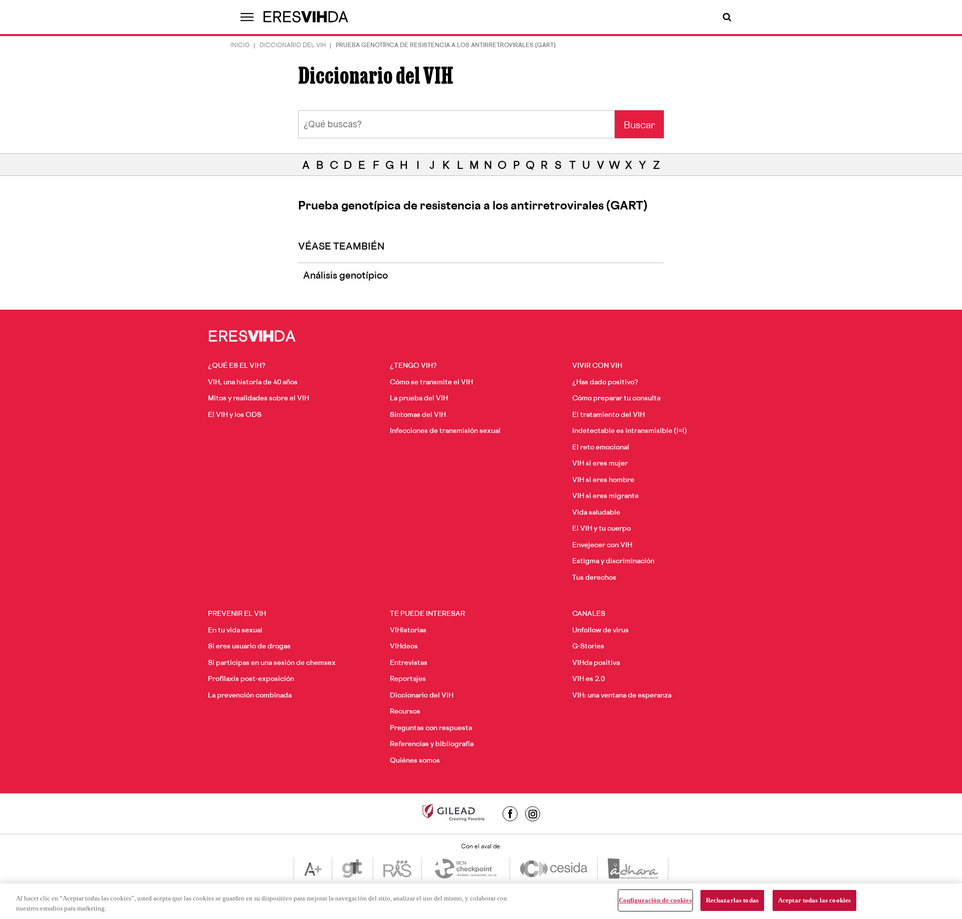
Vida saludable (596, 513)
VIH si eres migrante (605, 496)
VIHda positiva (596, 663)
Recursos (405, 712)
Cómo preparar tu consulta (616, 398)
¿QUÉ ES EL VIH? (237, 366)
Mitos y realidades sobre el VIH (258, 398)
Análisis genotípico (345, 276)
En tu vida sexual (235, 630)
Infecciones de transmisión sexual (445, 431)
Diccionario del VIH (293, 46)
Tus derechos (594, 578)
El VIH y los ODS (235, 415)
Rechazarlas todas (732, 900)
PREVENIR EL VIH (237, 614)
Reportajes (408, 679)
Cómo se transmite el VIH (431, 382)
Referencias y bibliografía (431, 744)
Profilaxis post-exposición (251, 679)
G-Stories (588, 646)
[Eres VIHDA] (306, 17)
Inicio (240, 46)
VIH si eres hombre (603, 480)
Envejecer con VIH (602, 545)
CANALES (588, 614)
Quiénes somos (415, 761)
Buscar (639, 126)
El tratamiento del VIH (608, 415)
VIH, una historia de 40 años (253, 382)
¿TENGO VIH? (413, 366)
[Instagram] (532, 813)
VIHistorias (408, 630)
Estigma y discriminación (613, 561)
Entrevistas (408, 663)
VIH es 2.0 (588, 679)
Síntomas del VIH (418, 415)
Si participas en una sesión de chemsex (272, 663)
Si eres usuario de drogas (249, 646)
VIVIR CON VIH (597, 366)
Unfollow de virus (600, 630)
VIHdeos (404, 646)
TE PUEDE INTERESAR (427, 614)
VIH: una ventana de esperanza (621, 696)
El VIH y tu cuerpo (601, 529)
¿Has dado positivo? (605, 382)
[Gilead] (453, 814)
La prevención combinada (250, 696)
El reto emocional (600, 447)
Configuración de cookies (655, 900)
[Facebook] (510, 813)
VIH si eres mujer (600, 464)
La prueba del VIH (419, 398)
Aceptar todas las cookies (814, 900)
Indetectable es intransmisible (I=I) (629, 431)
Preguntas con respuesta (431, 728)
